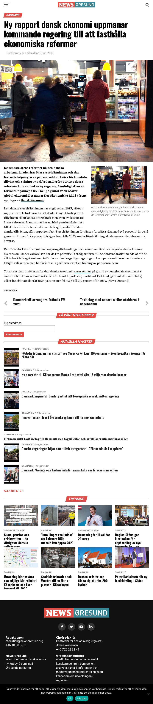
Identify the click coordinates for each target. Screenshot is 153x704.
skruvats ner (82, 271)
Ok (70, 698)
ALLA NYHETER (13, 491)
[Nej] (148, 694)
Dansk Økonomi (32, 200)
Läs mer (82, 698)
